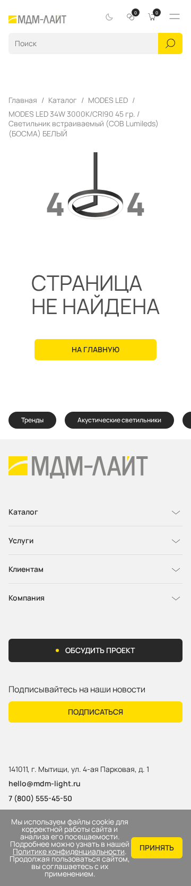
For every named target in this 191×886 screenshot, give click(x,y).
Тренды (32, 419)
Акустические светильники (119, 419)
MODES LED (108, 100)
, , (78, 769)
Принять (157, 847)
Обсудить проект (100, 650)
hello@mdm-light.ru (44, 783)
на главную (95, 349)
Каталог (62, 100)
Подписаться (95, 712)
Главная (22, 100)
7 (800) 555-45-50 (40, 798)
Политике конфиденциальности (69, 851)
